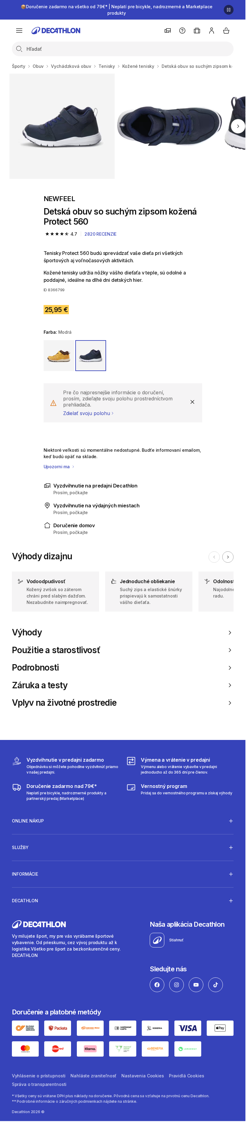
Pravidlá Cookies (186, 1075)
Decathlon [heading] (25, 900)
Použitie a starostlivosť (56, 650)
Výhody (27, 632)
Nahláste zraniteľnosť (93, 1075)
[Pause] (229, 10)
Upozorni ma (57, 466)
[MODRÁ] (90, 355)
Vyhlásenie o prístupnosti (39, 1075)
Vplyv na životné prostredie (64, 703)
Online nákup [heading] (28, 820)
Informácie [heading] (25, 874)
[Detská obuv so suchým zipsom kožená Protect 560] (61, 126)
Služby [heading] (20, 847)
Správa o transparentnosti (39, 1084)
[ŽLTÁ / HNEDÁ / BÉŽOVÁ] (59, 355)
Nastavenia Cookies (142, 1075)
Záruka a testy (39, 685)
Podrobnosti (35, 668)
